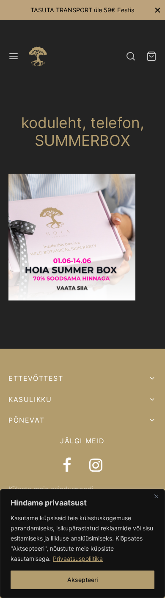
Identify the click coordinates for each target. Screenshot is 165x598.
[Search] (131, 56)
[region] (82, 543)
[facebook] (67, 466)
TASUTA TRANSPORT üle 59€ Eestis (82, 10)
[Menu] (13, 56)
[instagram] (95, 466)
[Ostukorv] (151, 56)
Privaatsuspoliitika (78, 558)
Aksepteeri (82, 579)
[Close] (156, 496)
